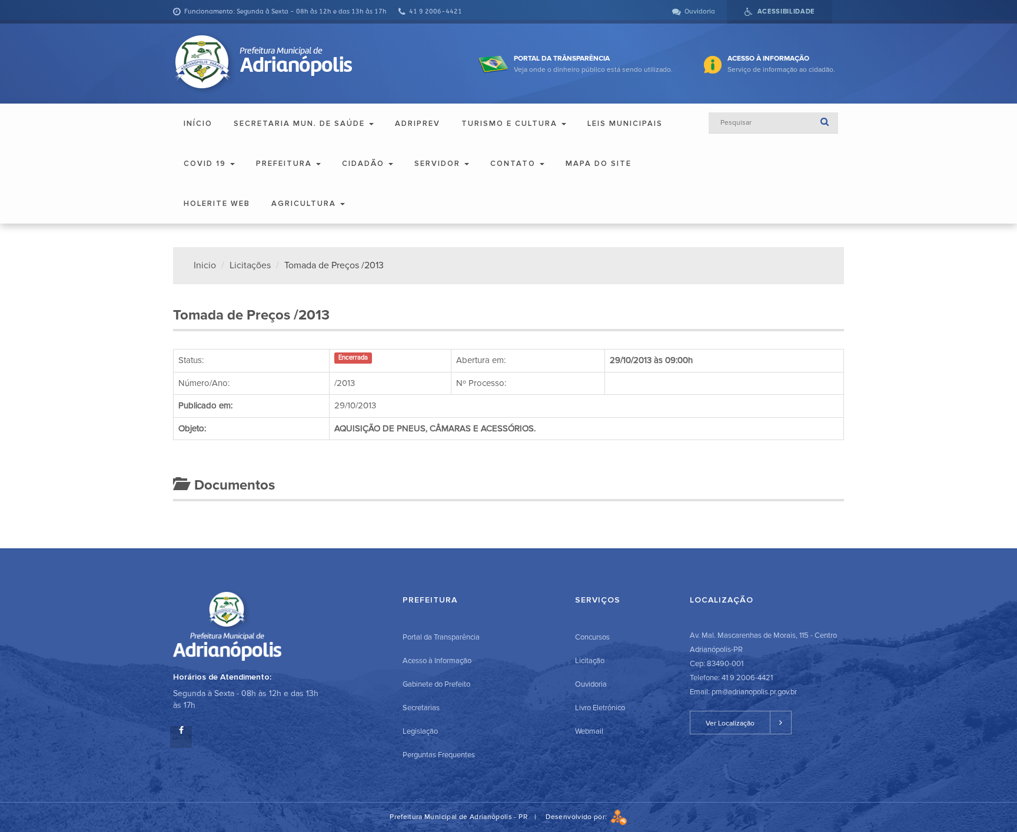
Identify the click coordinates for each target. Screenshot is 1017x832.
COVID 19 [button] (206, 163)
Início (198, 123)
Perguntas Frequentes (439, 755)
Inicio (205, 265)
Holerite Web (217, 203)
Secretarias (421, 708)
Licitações (250, 265)
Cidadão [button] (364, 163)
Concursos (592, 637)
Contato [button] (514, 163)
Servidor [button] (438, 163)
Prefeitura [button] (285, 163)
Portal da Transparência (441, 637)
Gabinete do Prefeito (436, 684)
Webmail (589, 731)
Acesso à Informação (437, 660)
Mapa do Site (599, 163)
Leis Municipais (625, 123)
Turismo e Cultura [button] (510, 123)
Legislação (420, 731)
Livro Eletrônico (600, 708)
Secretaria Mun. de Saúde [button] (301, 123)
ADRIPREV (417, 123)
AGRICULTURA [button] (305, 203)
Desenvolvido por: (578, 817)
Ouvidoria (591, 684)
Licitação (589, 660)
